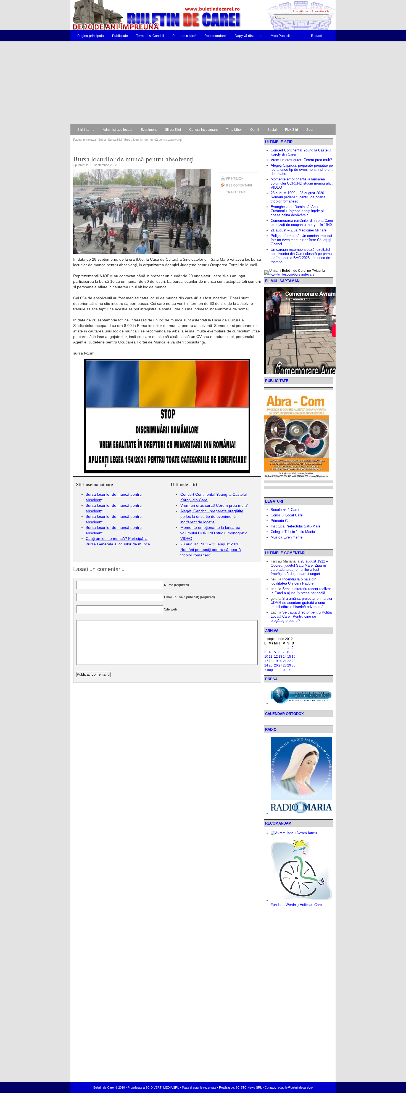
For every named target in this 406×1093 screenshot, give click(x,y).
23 (294, 661)
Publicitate (120, 36)
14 (285, 657)
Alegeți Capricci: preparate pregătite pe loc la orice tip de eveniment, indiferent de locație (211, 516)
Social (272, 130)
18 (271, 661)
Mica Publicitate (282, 36)
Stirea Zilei (173, 130)
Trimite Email (237, 192)
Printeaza (234, 178)
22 (289, 661)
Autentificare (300, 11)
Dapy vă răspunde (248, 36)
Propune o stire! (184, 36)
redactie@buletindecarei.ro (295, 1087)
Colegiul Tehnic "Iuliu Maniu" (293, 532)
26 (276, 665)
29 (289, 665)
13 (280, 657)
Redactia (318, 36)
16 (294, 657)
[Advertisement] (203, 82)
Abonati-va (319, 11)
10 (266, 657)
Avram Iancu (306, 833)
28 (285, 665)
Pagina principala (90, 36)
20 (280, 661)
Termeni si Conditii (150, 36)
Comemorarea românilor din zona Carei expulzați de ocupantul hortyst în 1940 (302, 222)
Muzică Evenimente (286, 537)
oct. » (287, 670)
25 (271, 665)
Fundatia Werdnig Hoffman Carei (297, 905)
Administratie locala (117, 130)
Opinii (254, 130)
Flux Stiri (291, 130)
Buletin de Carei (140, 15)
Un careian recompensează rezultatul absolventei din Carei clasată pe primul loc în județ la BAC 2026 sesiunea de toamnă (302, 255)
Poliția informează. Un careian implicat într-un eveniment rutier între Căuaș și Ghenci (301, 240)
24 (266, 665)
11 (270, 657)
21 (285, 661)
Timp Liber (234, 130)
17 (266, 661)
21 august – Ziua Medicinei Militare (298, 230)
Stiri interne (85, 130)
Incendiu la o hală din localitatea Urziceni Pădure (293, 581)
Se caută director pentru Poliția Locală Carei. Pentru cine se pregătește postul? (301, 616)
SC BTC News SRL (249, 1087)
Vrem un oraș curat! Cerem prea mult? (214, 505)
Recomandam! (215, 36)
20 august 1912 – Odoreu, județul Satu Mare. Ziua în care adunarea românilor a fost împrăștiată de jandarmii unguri (299, 567)
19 (276, 661)
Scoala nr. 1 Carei (285, 510)
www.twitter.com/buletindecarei (292, 274)
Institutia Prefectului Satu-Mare (295, 526)
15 (289, 657)
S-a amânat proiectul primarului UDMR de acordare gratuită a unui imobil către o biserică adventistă (301, 602)
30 (294, 665)
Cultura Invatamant (203, 130)
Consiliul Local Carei (287, 515)
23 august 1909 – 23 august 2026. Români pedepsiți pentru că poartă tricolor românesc (210, 549)
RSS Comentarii (239, 185)
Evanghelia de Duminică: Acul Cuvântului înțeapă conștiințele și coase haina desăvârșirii (297, 211)
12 (276, 657)
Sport (310, 130)
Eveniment (149, 130)
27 (280, 665)
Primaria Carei (282, 521)
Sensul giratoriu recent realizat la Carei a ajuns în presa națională (301, 591)
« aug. (269, 670)
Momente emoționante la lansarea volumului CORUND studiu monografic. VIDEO (214, 533)
